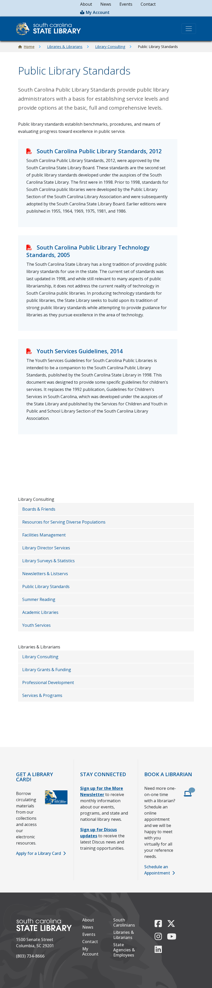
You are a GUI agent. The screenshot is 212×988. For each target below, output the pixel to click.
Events (125, 4)
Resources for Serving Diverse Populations (63, 522)
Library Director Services (46, 548)
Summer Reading (38, 599)
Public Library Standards (46, 586)
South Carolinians (124, 922)
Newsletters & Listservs (45, 573)
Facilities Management (44, 535)
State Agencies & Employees (124, 950)
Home (29, 46)
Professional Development (48, 682)
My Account (98, 12)
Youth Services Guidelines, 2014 (80, 351)
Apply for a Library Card (38, 853)
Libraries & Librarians (64, 46)
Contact (148, 4)
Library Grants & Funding (46, 669)
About (86, 4)
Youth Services (36, 625)
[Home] (50, 28)
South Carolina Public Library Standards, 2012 (99, 151)
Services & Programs (42, 695)
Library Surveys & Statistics (48, 561)
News (105, 4)
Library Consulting (110, 46)
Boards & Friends (38, 509)
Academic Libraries (40, 612)
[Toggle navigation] (188, 28)
